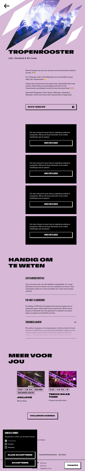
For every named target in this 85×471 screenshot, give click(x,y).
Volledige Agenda (42, 416)
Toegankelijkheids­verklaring (48, 454)
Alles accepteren (20, 455)
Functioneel (12, 441)
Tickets (72, 465)
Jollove (24, 397)
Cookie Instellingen (51, 143)
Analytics (11, 444)
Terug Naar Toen (59, 395)
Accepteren (20, 463)
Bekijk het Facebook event (36, 107)
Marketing (11, 447)
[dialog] (20, 448)
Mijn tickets (62, 454)
